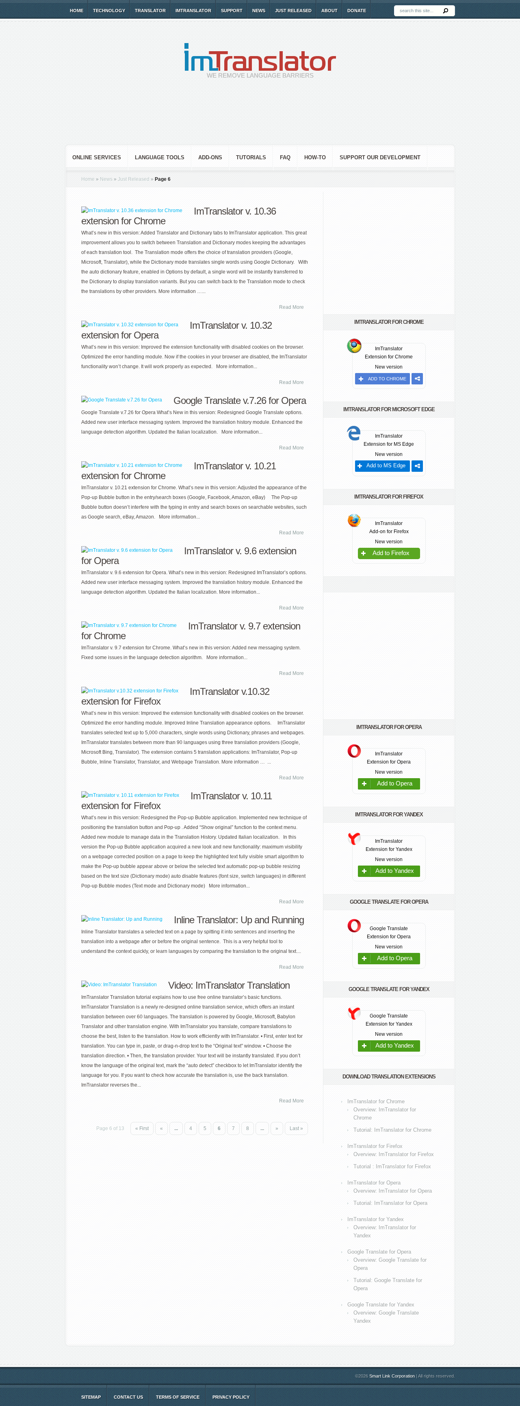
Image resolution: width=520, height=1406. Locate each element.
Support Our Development (380, 157)
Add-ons (210, 157)
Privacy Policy (230, 1397)
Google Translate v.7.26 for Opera (239, 400)
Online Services (96, 157)
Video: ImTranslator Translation (229, 985)
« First (142, 1128)
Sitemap (91, 1397)
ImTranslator (193, 10)
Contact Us (128, 1397)
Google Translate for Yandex (380, 1305)
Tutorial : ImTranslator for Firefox (392, 1166)
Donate (356, 10)
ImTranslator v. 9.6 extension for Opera (188, 555)
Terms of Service (177, 1397)
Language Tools (159, 157)
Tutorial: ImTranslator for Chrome (392, 1130)
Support (232, 10)
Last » (296, 1128)
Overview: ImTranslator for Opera (392, 1191)
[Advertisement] (260, 118)
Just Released (293, 10)
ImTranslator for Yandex (375, 1219)
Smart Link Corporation (392, 1375)
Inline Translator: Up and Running (239, 919)
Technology (109, 10)
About (329, 10)
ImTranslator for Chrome (376, 1101)
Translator (150, 10)
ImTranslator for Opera (374, 1183)
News (258, 10)
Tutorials (251, 157)
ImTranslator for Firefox (375, 1146)
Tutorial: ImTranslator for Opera (390, 1203)
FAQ (285, 157)
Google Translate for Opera (379, 1252)
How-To (315, 157)
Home (76, 10)
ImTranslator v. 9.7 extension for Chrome (190, 631)
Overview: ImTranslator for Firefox (393, 1154)
